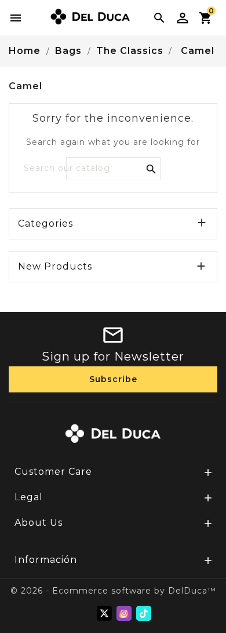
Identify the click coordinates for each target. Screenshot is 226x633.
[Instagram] (124, 613)
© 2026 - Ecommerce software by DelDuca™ (113, 590)
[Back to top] (202, 592)
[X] (104, 613)
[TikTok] (143, 613)
